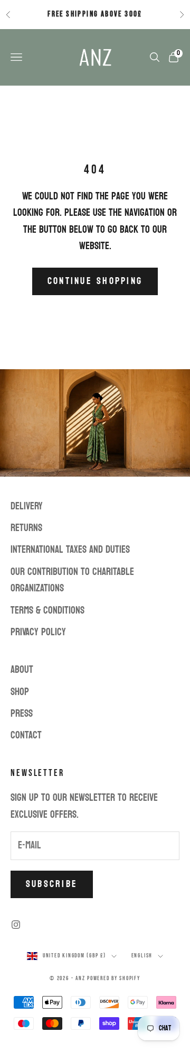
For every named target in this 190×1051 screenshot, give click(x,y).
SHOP (20, 692)
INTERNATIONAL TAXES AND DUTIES (70, 550)
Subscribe (52, 884)
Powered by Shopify (113, 978)
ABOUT (22, 670)
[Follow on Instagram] (16, 924)
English (142, 955)
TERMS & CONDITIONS (47, 610)
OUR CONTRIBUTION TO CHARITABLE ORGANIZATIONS (72, 580)
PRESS (22, 714)
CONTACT (26, 735)
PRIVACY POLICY (38, 632)
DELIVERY (27, 506)
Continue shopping (95, 281)
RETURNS (26, 528)
